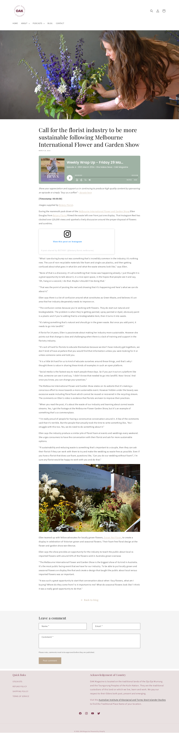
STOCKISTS (17, 681)
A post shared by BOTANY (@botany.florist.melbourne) (67, 250)
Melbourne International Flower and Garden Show (104, 211)
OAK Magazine (85, 731)
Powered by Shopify (98, 731)
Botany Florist (66, 205)
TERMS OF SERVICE (21, 696)
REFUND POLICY (20, 686)
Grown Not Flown (112, 537)
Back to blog (91, 600)
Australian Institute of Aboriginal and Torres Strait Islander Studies (132, 699)
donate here (85, 192)
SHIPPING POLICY (20, 691)
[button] (25, 23)
